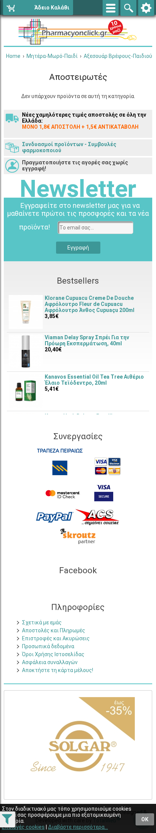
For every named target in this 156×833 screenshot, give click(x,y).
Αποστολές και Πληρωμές (53, 630)
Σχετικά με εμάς (42, 622)
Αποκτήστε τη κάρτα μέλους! (57, 670)
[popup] (55, 516)
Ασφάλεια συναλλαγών (50, 662)
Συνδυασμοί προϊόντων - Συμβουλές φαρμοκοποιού (69, 147)
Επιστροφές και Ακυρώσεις (56, 638)
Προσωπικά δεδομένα (48, 646)
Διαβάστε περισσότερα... (78, 827)
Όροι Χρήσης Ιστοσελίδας (53, 654)
